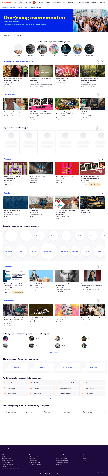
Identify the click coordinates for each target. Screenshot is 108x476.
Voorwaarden (69, 472)
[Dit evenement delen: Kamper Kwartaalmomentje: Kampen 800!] (76, 206)
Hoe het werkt (5, 451)
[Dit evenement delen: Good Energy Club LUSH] (76, 172)
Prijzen (3, 453)
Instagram (85, 458)
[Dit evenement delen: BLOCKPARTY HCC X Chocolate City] (25, 172)
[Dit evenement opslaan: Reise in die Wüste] (47, 279)
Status (62, 472)
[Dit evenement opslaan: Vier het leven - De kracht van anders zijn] (47, 74)
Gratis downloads (33, 460)
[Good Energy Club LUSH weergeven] (67, 168)
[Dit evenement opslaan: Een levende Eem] (47, 206)
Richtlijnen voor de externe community (10, 468)
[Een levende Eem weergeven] (41, 202)
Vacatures (34, 472)
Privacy (75, 472)
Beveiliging (48, 472)
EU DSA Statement (49, 473)
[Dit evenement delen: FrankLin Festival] (76, 74)
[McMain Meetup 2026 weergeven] (15, 202)
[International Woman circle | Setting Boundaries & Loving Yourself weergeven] (15, 310)
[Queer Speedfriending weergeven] (15, 104)
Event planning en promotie (35, 464)
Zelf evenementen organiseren (9, 454)
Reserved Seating (6, 462)
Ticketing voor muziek (34, 456)
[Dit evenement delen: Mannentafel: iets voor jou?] (102, 314)
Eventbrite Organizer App (7, 460)
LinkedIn (85, 456)
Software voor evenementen (35, 453)
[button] (72, 2)
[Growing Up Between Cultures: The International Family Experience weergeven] (15, 276)
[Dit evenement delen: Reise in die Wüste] (51, 279)
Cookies (42, 473)
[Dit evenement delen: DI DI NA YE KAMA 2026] (51, 314)
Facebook (85, 454)
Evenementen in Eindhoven (62, 454)
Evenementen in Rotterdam (62, 460)
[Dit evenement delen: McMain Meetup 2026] (25, 206)
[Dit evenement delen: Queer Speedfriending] (25, 108)
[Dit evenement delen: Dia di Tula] (102, 206)
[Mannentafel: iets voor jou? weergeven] (92, 310)
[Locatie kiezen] (27, 2)
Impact (43, 472)
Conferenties (32, 458)
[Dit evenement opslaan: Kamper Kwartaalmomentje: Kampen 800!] (73, 206)
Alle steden (58, 464)
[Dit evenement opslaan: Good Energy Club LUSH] (73, 172)
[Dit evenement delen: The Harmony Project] (51, 172)
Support (84, 451)
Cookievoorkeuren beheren (62, 473)
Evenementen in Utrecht (61, 458)
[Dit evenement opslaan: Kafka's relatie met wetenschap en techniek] (73, 279)
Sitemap (4, 466)
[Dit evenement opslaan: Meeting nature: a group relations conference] (98, 74)
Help (29, 472)
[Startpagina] (6, 2)
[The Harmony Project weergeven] (41, 168)
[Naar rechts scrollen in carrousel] (102, 62)
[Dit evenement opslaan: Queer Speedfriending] (21, 108)
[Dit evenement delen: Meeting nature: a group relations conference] (102, 74)
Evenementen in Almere (61, 453)
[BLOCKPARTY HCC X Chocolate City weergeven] (15, 168)
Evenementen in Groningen (62, 462)
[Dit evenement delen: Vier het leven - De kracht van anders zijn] (51, 74)
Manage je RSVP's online (34, 462)
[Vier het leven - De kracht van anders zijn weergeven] (41, 71)
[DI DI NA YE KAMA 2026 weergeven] (41, 310)
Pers (39, 472)
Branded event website (7, 456)
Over (22, 472)
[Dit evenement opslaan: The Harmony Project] (47, 172)
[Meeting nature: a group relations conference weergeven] (92, 71)
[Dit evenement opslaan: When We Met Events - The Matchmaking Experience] (98, 172)
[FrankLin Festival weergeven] (67, 71)
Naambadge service (6, 458)
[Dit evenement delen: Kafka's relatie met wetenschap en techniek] (76, 279)
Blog (25, 472)
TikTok (84, 460)
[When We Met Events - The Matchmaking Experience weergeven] (92, 168)
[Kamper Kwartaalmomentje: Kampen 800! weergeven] (67, 202)
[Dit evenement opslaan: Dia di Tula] (98, 206)
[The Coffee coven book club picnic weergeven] (92, 104)
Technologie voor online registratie (36, 454)
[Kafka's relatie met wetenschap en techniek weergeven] (67, 276)
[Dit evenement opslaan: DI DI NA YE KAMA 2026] (47, 314)
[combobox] (30, 2)
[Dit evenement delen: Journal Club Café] (76, 314)
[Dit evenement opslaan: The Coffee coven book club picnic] (98, 108)
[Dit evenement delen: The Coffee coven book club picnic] (102, 108)
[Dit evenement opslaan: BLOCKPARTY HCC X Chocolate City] (21, 172)
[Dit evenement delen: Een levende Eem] (51, 206)
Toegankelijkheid (82, 472)
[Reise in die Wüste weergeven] (41, 276)
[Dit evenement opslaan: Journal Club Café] (73, 314)
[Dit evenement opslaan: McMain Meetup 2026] (21, 206)
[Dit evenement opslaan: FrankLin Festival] (73, 74)
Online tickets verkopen (34, 451)
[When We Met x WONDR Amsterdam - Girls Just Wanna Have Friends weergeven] (41, 104)
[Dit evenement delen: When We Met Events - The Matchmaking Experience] (102, 172)
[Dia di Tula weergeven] (92, 202)
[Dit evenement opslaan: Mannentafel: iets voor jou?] (98, 314)
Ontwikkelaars (56, 472)
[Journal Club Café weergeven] (67, 310)
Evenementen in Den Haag (62, 456)
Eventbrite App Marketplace (8, 464)
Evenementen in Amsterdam (62, 451)
